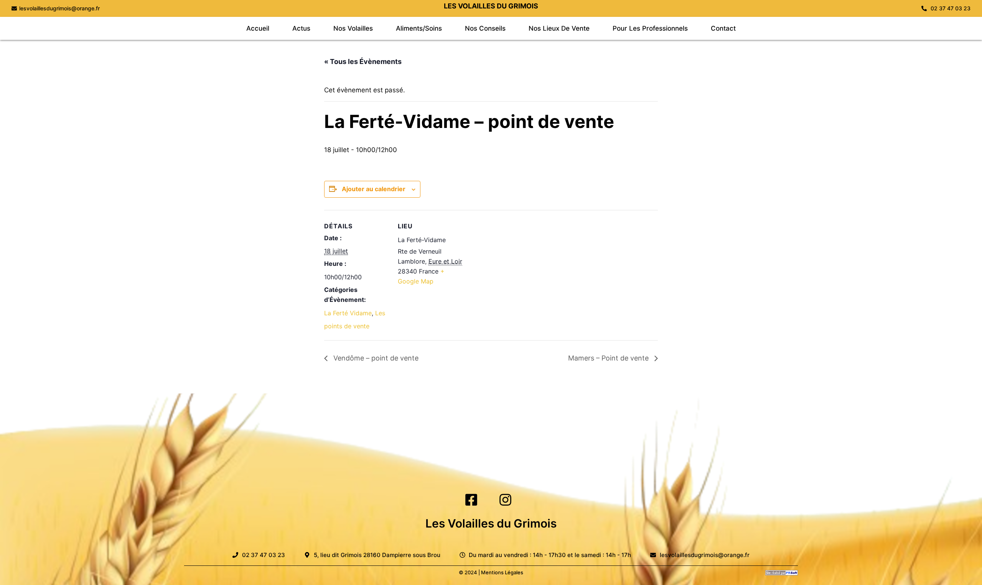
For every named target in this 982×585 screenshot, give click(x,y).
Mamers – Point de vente (609, 358)
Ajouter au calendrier (373, 189)
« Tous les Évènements (363, 61)
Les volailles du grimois (491, 6)
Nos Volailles (353, 28)
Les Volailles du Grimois (491, 523)
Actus (301, 28)
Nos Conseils (485, 28)
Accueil (257, 28)
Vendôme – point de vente (375, 358)
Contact (723, 28)
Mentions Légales (502, 572)
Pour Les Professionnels (650, 28)
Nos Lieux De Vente (559, 28)
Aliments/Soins (419, 28)
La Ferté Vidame (348, 313)
